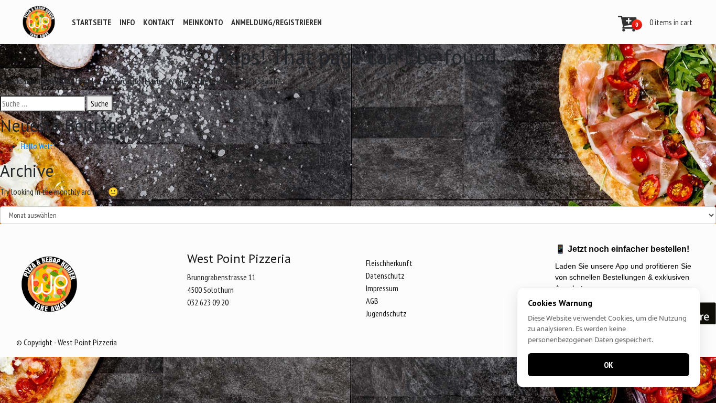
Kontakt (159, 22)
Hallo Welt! (38, 146)
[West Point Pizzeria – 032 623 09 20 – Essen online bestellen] (38, 22)
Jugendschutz (386, 313)
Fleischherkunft (389, 263)
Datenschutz (385, 275)
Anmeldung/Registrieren (276, 22)
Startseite (91, 22)
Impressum (382, 288)
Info (127, 22)
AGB (372, 300)
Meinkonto (203, 22)
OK (608, 364)
